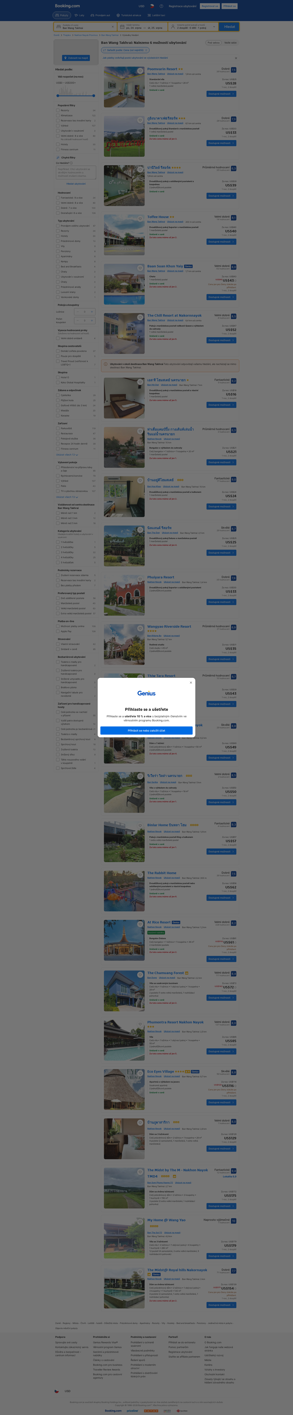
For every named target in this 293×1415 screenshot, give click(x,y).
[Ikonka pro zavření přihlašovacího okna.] (191, 683)
